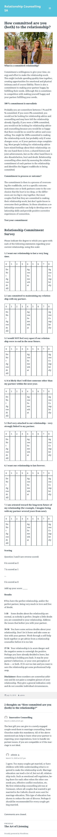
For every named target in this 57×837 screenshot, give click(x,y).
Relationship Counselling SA (22, 8)
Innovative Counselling (20, 717)
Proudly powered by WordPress (16, 833)
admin (22, 695)
